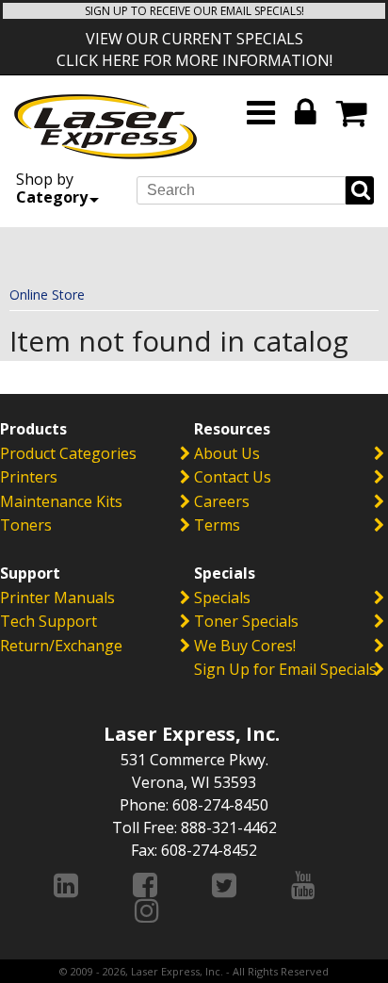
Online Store (47, 294)
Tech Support (48, 621)
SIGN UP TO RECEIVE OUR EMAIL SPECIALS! (194, 11)
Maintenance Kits (61, 501)
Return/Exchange (61, 645)
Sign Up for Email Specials (285, 669)
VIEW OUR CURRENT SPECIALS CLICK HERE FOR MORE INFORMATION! (194, 49)
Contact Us (232, 477)
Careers (222, 501)
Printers (28, 477)
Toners (26, 525)
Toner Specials (246, 621)
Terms (217, 525)
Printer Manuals (57, 597)
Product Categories (68, 453)
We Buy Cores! (245, 645)
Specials (222, 597)
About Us (227, 453)
